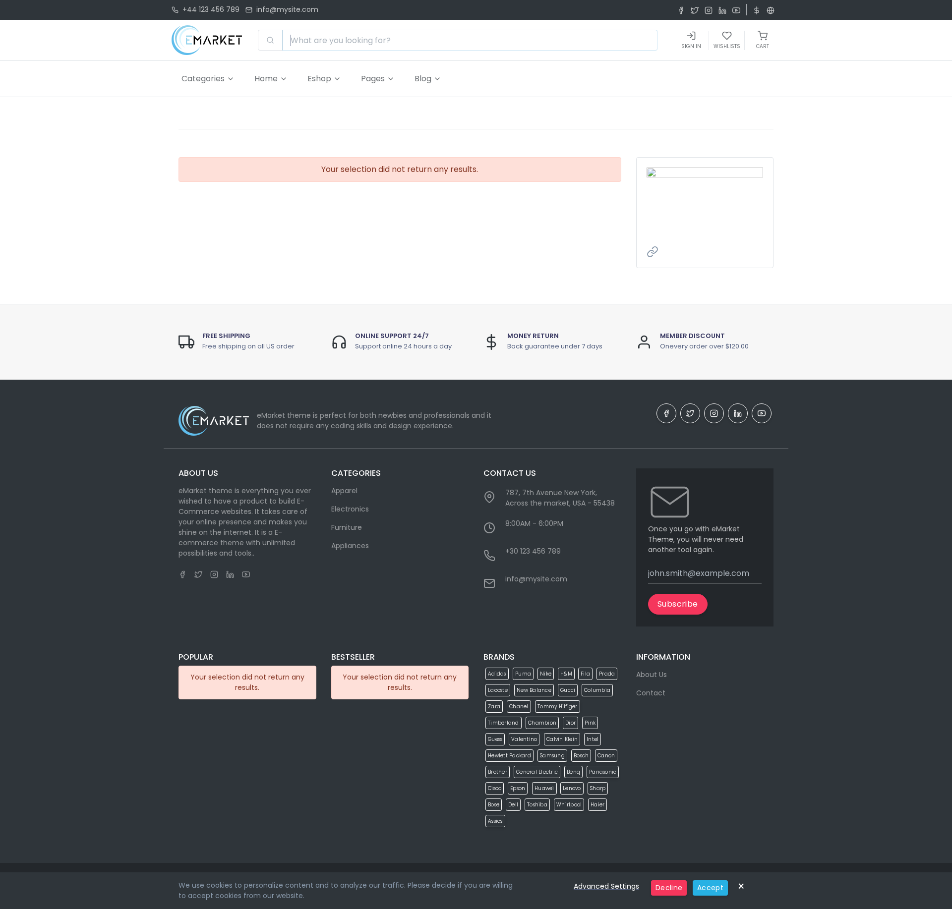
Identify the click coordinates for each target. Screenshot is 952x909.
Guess (495, 739)
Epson (517, 788)
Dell (513, 804)
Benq (573, 772)
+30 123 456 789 (533, 551)
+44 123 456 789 (210, 9)
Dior (570, 723)
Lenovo (572, 788)
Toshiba (537, 804)
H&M (566, 674)
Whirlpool (569, 804)
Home (266, 78)
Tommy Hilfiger (557, 706)
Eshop (319, 78)
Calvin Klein (562, 739)
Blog (423, 78)
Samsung (552, 755)
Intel (592, 739)
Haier (597, 804)
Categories (203, 78)
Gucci (567, 690)
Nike (545, 674)
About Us (651, 675)
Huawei (544, 788)
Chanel (519, 706)
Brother (497, 772)
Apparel (344, 491)
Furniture (346, 527)
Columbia (597, 690)
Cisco (494, 788)
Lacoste (498, 690)
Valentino (524, 739)
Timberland (503, 723)
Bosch (581, 755)
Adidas (497, 674)
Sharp (597, 788)
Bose (493, 804)
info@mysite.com (287, 9)
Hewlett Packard (509, 755)
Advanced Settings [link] (606, 886)
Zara (494, 706)
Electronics (350, 509)
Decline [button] (668, 888)
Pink (590, 723)
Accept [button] (710, 888)
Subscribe (677, 604)
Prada (607, 674)
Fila (585, 674)
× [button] (741, 886)
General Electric (537, 772)
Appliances (350, 546)
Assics (495, 821)
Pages (373, 78)
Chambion (542, 723)
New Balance (534, 690)
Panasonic (602, 772)
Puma (523, 674)
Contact (650, 693)
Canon (606, 755)
